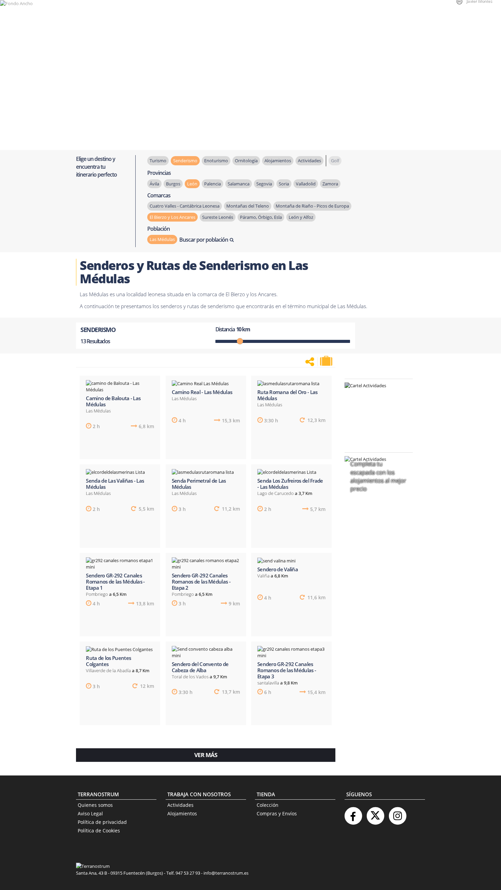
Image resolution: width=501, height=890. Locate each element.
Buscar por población (203, 239)
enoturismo (216, 160)
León (192, 184)
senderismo (185, 160)
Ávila (154, 184)
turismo (158, 160)
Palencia (212, 184)
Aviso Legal (90, 813)
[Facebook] (353, 813)
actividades (309, 160)
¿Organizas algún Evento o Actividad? (375, 394)
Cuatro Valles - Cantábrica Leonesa (184, 206)
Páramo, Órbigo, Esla (261, 217)
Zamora (330, 184)
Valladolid (306, 184)
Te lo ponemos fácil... (374, 429)
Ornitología (246, 160)
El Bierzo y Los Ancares (172, 217)
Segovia (264, 184)
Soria (284, 184)
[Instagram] (397, 813)
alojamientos (277, 160)
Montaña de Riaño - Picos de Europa (312, 206)
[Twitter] (375, 813)
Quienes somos (95, 805)
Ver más (205, 755)
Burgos (173, 184)
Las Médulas (162, 239)
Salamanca (238, 184)
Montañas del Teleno (247, 206)
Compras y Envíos (277, 813)
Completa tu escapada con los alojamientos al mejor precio (378, 476)
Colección (267, 805)
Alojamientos (182, 813)
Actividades (180, 805)
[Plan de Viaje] (327, 361)
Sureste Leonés (217, 217)
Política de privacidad (102, 822)
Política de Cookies (99, 830)
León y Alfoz (301, 217)
